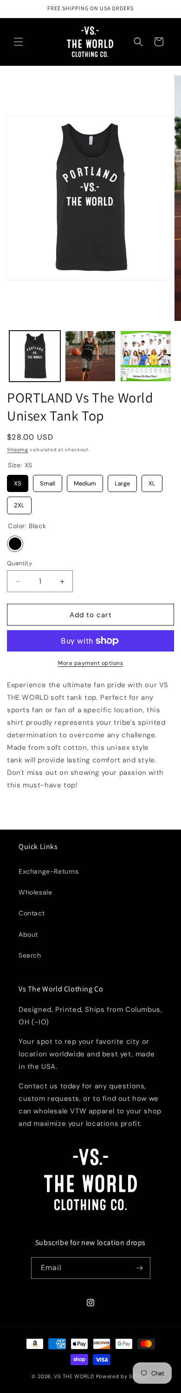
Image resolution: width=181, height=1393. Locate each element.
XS (17, 481)
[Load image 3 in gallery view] (145, 356)
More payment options (90, 663)
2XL (19, 503)
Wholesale (35, 892)
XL (152, 481)
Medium (85, 481)
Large (122, 481)
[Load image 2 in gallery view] (90, 356)
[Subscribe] (139, 1268)
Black (15, 544)
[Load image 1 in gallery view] (34, 356)
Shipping (17, 450)
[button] (18, 42)
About (28, 934)
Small (48, 481)
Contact (32, 913)
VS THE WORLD (74, 1376)
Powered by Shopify (123, 1376)
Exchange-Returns (49, 871)
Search (30, 955)
